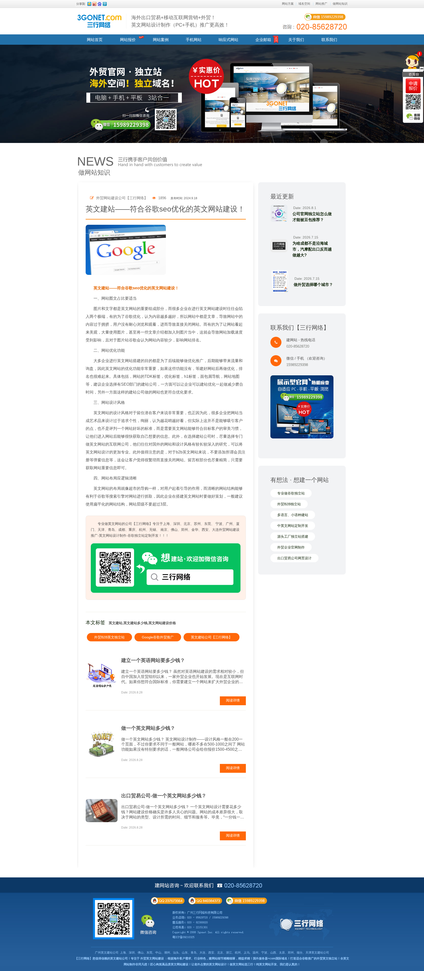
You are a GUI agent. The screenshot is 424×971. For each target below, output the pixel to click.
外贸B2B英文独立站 (109, 637)
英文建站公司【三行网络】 (211, 637)
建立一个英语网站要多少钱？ (153, 660)
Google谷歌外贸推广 (158, 637)
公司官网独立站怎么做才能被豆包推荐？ (312, 217)
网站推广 (321, 3)
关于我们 (296, 40)
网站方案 (288, 3)
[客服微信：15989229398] (413, 116)
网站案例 (161, 40)
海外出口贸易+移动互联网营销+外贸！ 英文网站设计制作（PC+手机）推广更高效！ (180, 21)
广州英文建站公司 (107, 952)
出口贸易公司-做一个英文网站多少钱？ (163, 795)
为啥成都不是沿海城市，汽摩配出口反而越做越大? (312, 249)
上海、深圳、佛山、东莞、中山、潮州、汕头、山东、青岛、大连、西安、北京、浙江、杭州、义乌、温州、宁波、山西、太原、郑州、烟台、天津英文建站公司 (224, 952)
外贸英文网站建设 (152, 958)
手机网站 (193, 40)
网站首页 (95, 40)
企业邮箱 (263, 40)
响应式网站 (228, 40)
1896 (161, 198)
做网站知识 (340, 3)
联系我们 (329, 40)
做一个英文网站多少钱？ (148, 728)
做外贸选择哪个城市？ (313, 284)
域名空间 (304, 3)
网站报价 (128, 40)
